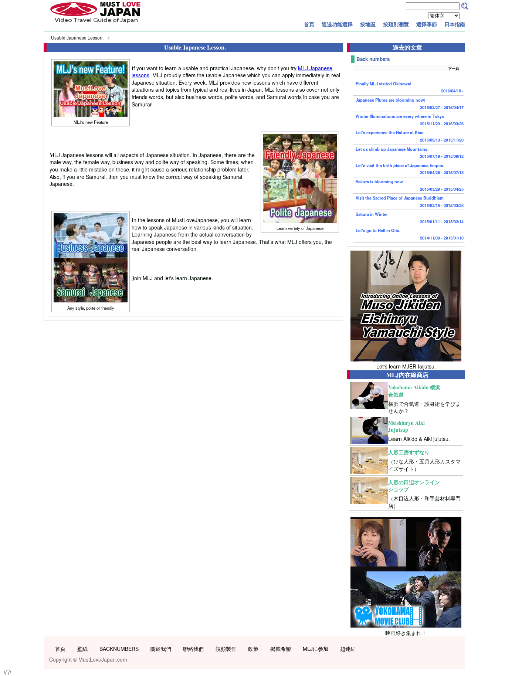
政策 (253, 648)
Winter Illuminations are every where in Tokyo (410, 119)
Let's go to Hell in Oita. (410, 234)
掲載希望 (280, 648)
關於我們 (160, 648)
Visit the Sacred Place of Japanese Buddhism (410, 201)
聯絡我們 (193, 648)
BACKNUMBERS (119, 648)
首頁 (309, 24)
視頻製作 (226, 648)
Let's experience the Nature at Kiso (410, 136)
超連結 (348, 648)
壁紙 (82, 648)
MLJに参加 (315, 648)
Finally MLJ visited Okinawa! (410, 87)
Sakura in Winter (410, 217)
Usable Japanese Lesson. (77, 37)
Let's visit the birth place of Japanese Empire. (410, 169)
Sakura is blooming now (410, 185)
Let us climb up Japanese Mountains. (410, 152)
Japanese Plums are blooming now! (410, 103)
